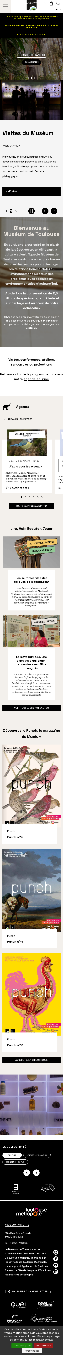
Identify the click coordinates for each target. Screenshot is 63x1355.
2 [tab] (11, 211)
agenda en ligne (36, 379)
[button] (28, 78)
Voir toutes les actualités (31, 707)
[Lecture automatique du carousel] (31, 211)
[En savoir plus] (18, 1305)
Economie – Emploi (15, 1162)
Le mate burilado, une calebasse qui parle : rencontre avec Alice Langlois (31, 662)
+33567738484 (18, 1242)
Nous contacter (15, 1224)
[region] (31, 59)
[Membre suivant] (36, 1172)
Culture (12, 1155)
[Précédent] (45, 211)
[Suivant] (54, 211)
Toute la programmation (31, 505)
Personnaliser (32, 1350)
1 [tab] (6, 211)
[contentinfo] (31, 1278)
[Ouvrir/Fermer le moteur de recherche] (58, 3)
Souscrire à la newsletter (29, 1291)
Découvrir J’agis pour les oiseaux (27, 463)
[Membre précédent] (26, 1172)
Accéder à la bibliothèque (31, 1059)
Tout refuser (43, 1345)
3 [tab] (16, 211)
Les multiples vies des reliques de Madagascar (31, 580)
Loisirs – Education (37, 1155)
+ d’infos (11, 191)
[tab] (21, 497)
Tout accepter (22, 1345)
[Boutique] (51, 3)
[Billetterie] (44, 3)
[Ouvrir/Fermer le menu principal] (5, 6)
